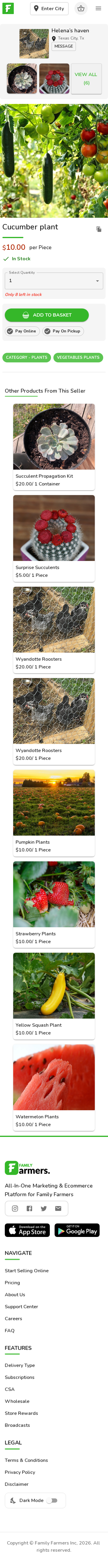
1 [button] (10, 280)
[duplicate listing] (99, 229)
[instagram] (15, 1208)
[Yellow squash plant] (54, 986)
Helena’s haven (70, 30)
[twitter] (44, 1208)
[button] (34, 44)
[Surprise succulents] (54, 78)
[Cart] (81, 8)
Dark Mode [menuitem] (32, 1500)
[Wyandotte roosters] (54, 620)
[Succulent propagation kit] (22, 78)
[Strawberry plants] (54, 894)
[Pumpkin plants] (54, 803)
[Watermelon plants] (54, 1077)
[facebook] (29, 1208)
